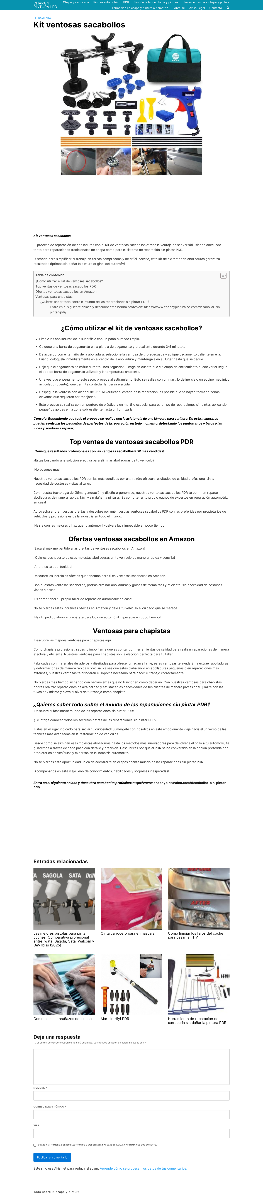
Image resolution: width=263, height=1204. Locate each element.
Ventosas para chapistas (53, 296)
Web (36, 1125)
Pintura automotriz (106, 2)
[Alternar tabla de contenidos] (222, 276)
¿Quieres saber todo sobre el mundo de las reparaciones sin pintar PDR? (94, 302)
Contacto (215, 8)
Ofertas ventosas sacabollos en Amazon (66, 291)
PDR (126, 2)
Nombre (40, 1087)
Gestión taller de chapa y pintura (155, 2)
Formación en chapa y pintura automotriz (140, 8)
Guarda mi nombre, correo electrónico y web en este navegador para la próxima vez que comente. (97, 1145)
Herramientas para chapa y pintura (206, 2)
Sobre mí (178, 8)
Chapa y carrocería (76, 2)
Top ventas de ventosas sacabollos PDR (65, 286)
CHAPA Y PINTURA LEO (45, 5)
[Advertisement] (131, 207)
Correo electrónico (49, 1106)
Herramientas (42, 17)
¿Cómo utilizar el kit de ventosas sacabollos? (69, 281)
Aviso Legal (197, 8)
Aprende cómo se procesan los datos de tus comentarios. (143, 1168)
